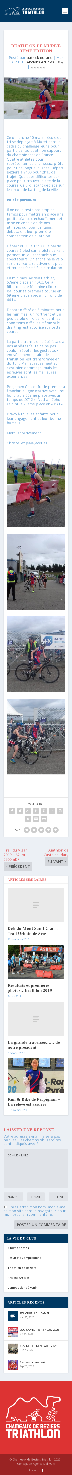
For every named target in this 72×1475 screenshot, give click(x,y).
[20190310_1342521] (36, 690)
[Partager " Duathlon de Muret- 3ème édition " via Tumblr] (36, 811)
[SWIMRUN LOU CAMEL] (13, 1316)
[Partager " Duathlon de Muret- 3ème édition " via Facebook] (12, 811)
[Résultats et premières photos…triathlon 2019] (36, 962)
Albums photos (18, 1248)
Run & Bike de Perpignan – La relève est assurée (34, 1102)
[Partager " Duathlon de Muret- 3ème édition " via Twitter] (20, 811)
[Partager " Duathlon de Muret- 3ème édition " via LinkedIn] (52, 811)
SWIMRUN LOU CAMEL (35, 1313)
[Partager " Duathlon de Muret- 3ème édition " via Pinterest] (44, 811)
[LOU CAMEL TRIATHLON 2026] (13, 1332)
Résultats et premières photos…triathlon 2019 (30, 988)
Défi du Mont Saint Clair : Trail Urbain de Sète (33, 931)
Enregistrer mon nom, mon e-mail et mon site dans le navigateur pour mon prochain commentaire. (35, 1211)
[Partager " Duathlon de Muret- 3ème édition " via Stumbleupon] (28, 819)
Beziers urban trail (33, 1362)
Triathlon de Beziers (22, 1268)
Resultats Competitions (24, 1258)
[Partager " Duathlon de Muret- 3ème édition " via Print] (44, 819)
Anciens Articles (40, 62)
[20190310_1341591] (36, 773)
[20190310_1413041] (36, 525)
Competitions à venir (22, 1287)
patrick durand (39, 57)
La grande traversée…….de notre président (34, 1045)
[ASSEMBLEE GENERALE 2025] (13, 1349)
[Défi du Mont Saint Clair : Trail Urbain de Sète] (36, 905)
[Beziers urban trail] (13, 1365)
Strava (32, 1470)
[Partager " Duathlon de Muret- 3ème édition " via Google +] (28, 811)
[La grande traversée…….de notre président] (36, 1019)
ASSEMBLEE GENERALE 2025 (38, 1346)
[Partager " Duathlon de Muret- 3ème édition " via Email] (36, 819)
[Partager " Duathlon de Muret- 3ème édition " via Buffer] (60, 811)
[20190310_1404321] (36, 608)
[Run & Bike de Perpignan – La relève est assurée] (36, 1075)
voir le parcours (21, 199)
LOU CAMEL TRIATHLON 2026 (39, 1330)
